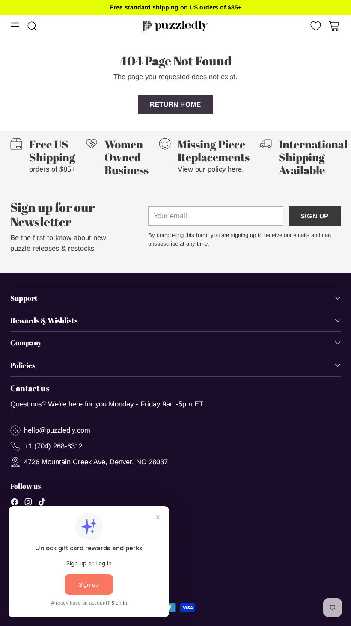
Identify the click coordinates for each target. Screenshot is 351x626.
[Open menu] (15, 26)
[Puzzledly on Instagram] (28, 503)
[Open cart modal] (333, 26)
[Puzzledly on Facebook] (14, 503)
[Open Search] (32, 26)
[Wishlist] (314, 26)
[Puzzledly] (175, 26)
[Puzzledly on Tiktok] (42, 503)
